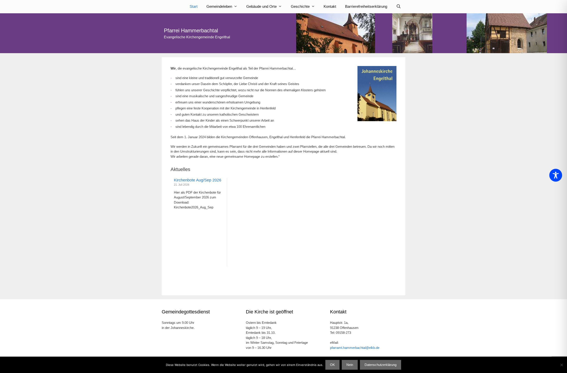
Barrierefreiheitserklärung (366, 6)
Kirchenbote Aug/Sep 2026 (197, 180)
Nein (349, 365)
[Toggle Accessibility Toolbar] (556, 175)
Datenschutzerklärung (380, 365)
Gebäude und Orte (261, 6)
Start (194, 6)
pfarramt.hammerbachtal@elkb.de (354, 348)
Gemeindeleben (219, 6)
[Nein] (561, 365)
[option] (199, 222)
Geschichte (300, 6)
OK (332, 365)
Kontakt (330, 6)
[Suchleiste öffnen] (398, 6)
